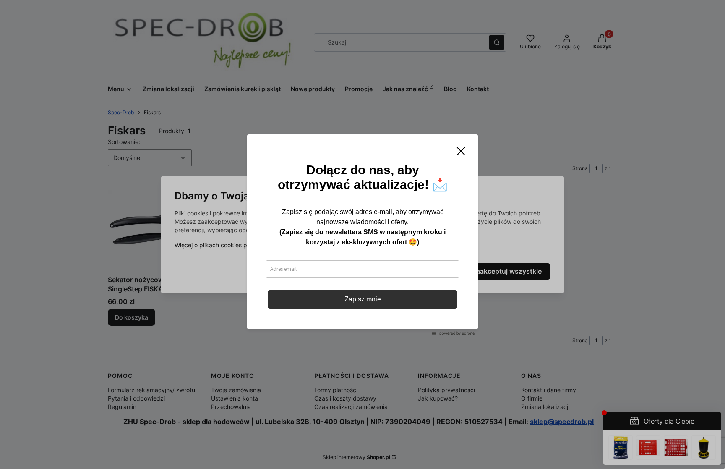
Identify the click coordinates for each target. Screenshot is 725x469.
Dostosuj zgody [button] (422, 271)
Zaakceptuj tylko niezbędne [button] (328, 271)
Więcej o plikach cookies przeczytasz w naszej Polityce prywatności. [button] (269, 245)
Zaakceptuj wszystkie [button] (507, 271)
